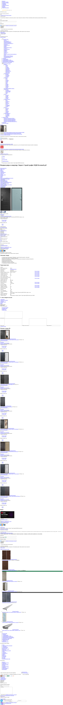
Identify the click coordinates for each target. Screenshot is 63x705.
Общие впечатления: (25, 325)
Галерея (7, 67)
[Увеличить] (11, 210)
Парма (7, 74)
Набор (1, 179)
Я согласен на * (9, 694)
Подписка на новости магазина (5, 134)
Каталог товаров (3, 37)
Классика (7, 103)
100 (0, 240)
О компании (4, 4)
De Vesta (7, 108)
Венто (7, 102)
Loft (6, 82)
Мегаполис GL (8, 71)
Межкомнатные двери (5, 639)
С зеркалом (4, 652)
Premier (7, 84)
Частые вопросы (4, 668)
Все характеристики (3, 227)
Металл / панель (2, 235)
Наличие (1, 185)
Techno (7, 86)
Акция (3, 644)
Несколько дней (4, 308)
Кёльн (7, 112)
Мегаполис (8, 70)
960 (2, 351)
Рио (6, 93)
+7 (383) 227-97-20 (3, 15)
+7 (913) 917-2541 (3, 33)
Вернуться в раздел (3, 178)
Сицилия (7, 75)
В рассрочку (7, 248)
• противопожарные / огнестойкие (7, 636)
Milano (7, 109)
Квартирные (4, 655)
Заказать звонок (8, 15)
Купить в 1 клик (8, 247)
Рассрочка (3, 665)
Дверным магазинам (5, 5)
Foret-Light (8, 101)
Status (7, 65)
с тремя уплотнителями (4, 300)
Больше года (4, 309)
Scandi (7, 85)
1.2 (0, 237)
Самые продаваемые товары (4, 549)
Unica (7, 87)
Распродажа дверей (5, 641)
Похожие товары (3, 184)
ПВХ (7, 116)
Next (7, 83)
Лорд (7, 92)
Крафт (7, 96)
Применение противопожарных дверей (6, 144)
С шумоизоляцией (5, 647)
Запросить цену (8, 703)
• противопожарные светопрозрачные (8, 637)
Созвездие (7, 105)
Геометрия (8, 68)
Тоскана (7, 76)
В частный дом (4, 648)
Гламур (7, 110)
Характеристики (3, 182)
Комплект (1, 180)
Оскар (7, 98)
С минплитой (4, 646)
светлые (1, 302)
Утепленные (4, 656)
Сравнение (7, 343)
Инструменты (4, 669)
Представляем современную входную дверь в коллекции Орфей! (14, 132)
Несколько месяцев (5, 307)
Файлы (1, 186)
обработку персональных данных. (11, 25)
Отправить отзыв (3, 326)
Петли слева (4, 347)
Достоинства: (2, 318)
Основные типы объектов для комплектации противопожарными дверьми (12, 149)
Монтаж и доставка (5, 664)
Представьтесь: (49, 325)
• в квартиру (4, 634)
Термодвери (4, 649)
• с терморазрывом (5, 635)
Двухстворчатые (4, 653)
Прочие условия (4, 532)
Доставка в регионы (5, 2)
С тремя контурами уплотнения (7, 645)
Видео (1, 187)
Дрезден (7, 111)
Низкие (3, 654)
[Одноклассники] (2, 250)
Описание (2, 181)
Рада (7, 104)
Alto (7, 78)
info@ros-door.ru (2, 679)
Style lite (7, 95)
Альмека (7, 90)
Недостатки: (2, 325)
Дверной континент (3, 230)
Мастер (7, 97)
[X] (4, 250)
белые (1, 303)
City (6, 79)
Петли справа (4, 220)
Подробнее (2, 342)
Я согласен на (9, 25)
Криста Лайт (8, 91)
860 (2, 224)
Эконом (3, 651)
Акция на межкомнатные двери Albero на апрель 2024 (12, 133)
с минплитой (2, 299)
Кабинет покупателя (5, 7)
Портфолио (4, 3)
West (7, 66)
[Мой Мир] (3, 250)
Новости (1, 124)
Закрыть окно (2, 32)
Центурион (2, 214)
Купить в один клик (10, 695)
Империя (7, 69)
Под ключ (3, 657)
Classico (7, 80)
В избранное (2, 366)
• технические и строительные (7, 638)
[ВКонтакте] (0, 250)
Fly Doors (8, 114)
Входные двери (4, 633)
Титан (7, 106)
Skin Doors (8, 115)
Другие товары (37, 271)
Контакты (3, 1)
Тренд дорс (8, 72)
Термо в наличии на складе (6, 650)
